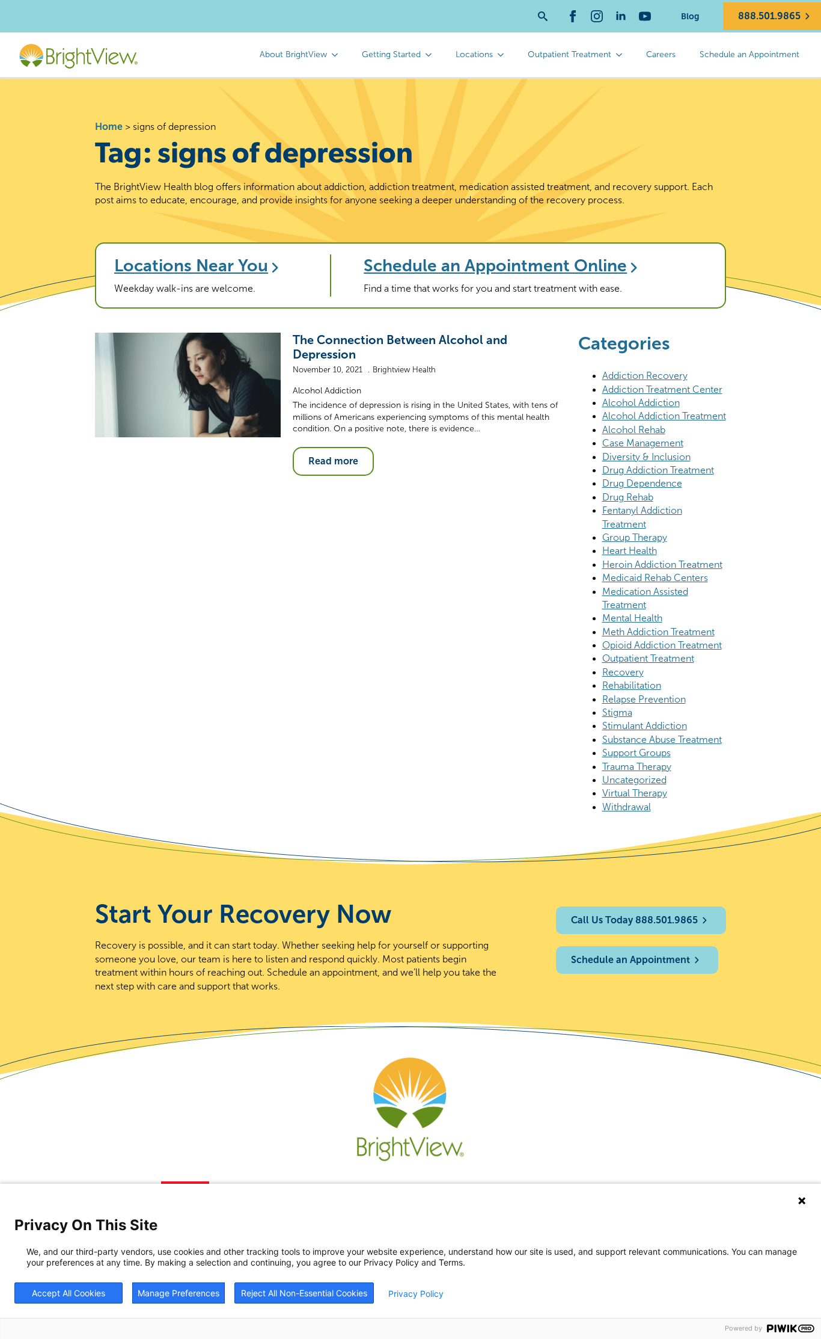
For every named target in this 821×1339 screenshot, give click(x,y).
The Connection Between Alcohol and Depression (400, 347)
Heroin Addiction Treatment (662, 564)
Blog (690, 16)
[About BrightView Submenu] (338, 54)
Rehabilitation (631, 685)
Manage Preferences (178, 1293)
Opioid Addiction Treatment (662, 645)
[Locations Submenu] (504, 54)
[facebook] (573, 16)
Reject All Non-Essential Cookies (304, 1293)
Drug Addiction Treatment (658, 470)
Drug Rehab (627, 497)
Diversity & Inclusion (646, 457)
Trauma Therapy (636, 767)
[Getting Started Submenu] (432, 54)
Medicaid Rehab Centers (655, 578)
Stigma (617, 712)
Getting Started (391, 54)
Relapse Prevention (644, 699)
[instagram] (597, 16)
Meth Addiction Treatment (658, 632)
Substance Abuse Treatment (662, 739)
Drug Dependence (642, 483)
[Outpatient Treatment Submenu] (622, 54)
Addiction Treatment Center (662, 389)
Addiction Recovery (645, 376)
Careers (661, 54)
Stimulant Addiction (644, 726)
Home (109, 127)
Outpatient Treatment (569, 54)
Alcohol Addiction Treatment (664, 416)
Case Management (642, 443)
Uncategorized (634, 780)
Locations (474, 54)
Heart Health (629, 551)
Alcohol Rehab (633, 430)
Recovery (623, 672)
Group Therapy (634, 537)
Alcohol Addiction (327, 390)
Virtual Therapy (634, 793)
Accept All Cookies (68, 1293)
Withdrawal (626, 807)
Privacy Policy (416, 1293)
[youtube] (645, 16)
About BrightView (293, 54)
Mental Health (632, 618)
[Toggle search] (543, 16)
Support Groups (636, 753)
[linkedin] (621, 16)
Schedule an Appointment (749, 54)
